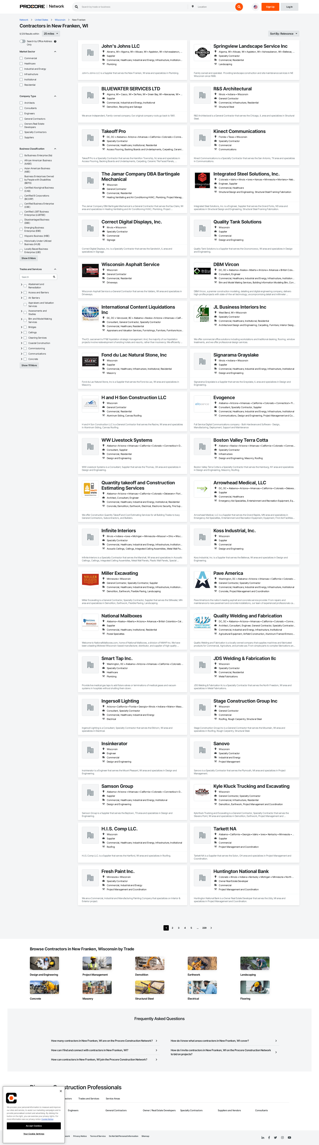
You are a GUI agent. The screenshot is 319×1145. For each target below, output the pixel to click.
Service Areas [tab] (113, 1098)
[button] (21, 58)
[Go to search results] (54, 277)
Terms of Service (98, 1136)
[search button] (239, 7)
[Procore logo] (32, 7)
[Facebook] (269, 1138)
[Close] (60, 1091)
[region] (34, 1114)
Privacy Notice (80, 1136)
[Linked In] (263, 1137)
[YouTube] (289, 1137)
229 (204, 927)
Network (56, 6)
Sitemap (145, 1136)
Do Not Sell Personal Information (123, 1136)
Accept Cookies (34, 1126)
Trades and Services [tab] (88, 1098)
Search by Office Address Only (39, 43)
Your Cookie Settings (33, 1134)
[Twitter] (275, 1137)
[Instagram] (282, 1137)
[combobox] (215, 6)
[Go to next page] (211, 928)
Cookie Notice (47, 1119)
